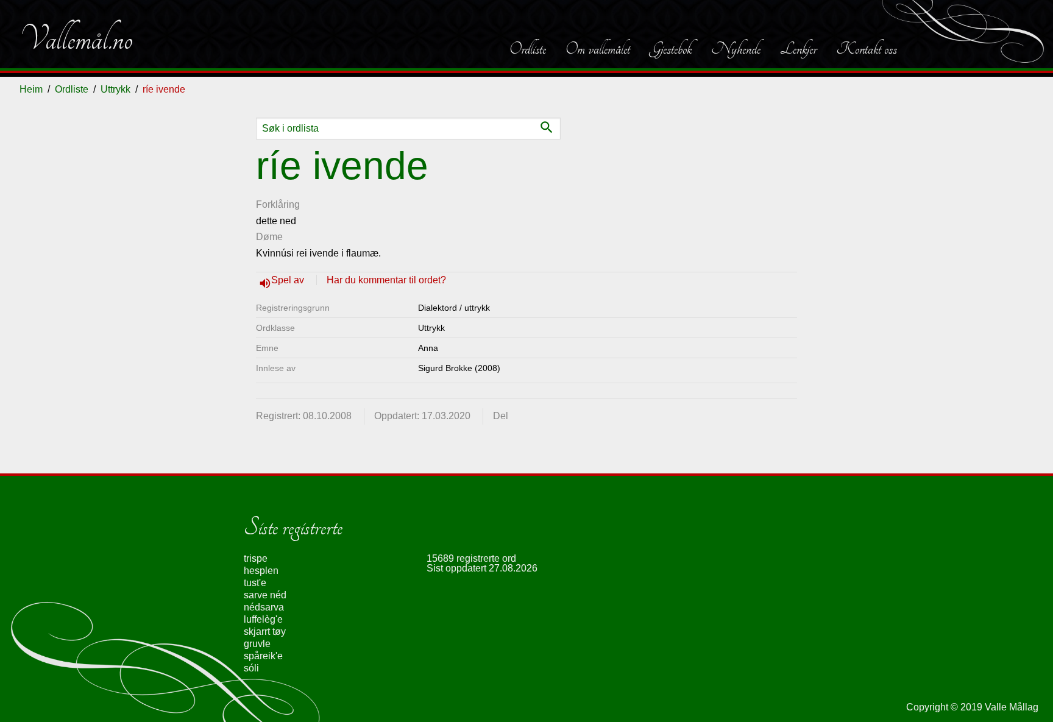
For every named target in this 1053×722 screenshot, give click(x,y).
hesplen (261, 570)
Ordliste (527, 48)
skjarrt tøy (265, 631)
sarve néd (265, 595)
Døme (269, 237)
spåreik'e (263, 656)
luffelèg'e (263, 619)
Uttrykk (115, 89)
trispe (256, 558)
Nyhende (735, 48)
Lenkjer (798, 48)
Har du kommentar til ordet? (386, 280)
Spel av (289, 280)
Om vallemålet (598, 48)
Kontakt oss (866, 48)
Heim (31, 89)
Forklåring (278, 204)
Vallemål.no (76, 38)
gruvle (257, 644)
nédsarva (264, 607)
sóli (251, 668)
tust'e (255, 583)
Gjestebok (671, 48)
